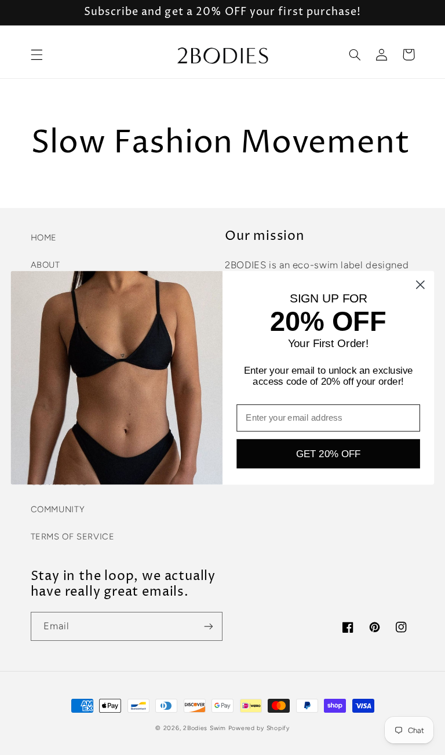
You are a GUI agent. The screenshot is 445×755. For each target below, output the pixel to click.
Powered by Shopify (259, 728)
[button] (36, 54)
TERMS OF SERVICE (73, 536)
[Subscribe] (208, 626)
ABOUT (45, 265)
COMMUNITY (58, 509)
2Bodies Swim (204, 728)
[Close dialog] (420, 284)
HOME (44, 237)
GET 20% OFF (328, 453)
